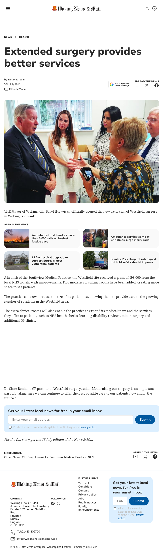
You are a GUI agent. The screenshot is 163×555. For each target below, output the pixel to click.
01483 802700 (31, 532)
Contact (83, 490)
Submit (145, 419)
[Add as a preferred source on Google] (120, 84)
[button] (8, 8)
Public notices (87, 502)
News (8, 37)
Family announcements (88, 508)
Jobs (81, 498)
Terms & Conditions (85, 485)
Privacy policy (87, 494)
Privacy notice (88, 427)
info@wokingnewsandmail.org (37, 539)
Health (24, 37)
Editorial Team (16, 79)
